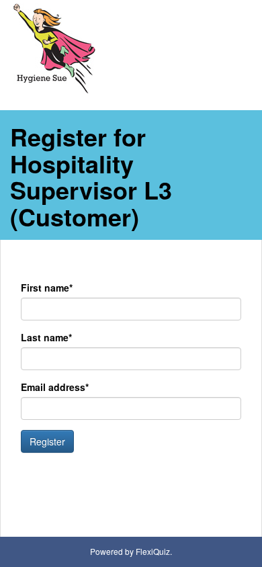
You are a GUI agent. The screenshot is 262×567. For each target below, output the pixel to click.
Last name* (46, 337)
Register (47, 441)
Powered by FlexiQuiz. (131, 551)
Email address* (55, 387)
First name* (47, 287)
